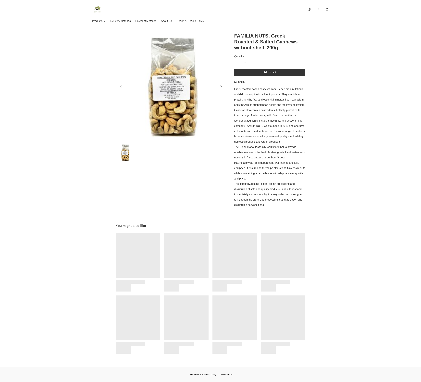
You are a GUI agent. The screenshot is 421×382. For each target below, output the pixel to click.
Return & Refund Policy (190, 21)
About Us (166, 21)
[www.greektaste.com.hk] (97, 9)
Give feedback (226, 375)
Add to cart (269, 72)
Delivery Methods (120, 21)
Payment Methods (145, 21)
